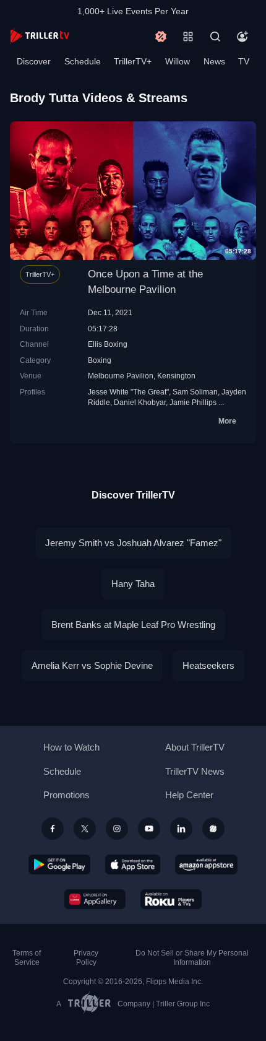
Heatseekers (208, 665)
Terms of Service (26, 958)
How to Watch (71, 747)
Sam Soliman (195, 392)
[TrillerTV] (39, 36)
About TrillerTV (195, 747)
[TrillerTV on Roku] (171, 899)
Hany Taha (133, 583)
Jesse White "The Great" (128, 392)
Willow (177, 61)
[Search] (215, 36)
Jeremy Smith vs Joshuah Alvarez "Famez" (133, 543)
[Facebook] (52, 828)
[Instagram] (117, 828)
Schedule (82, 61)
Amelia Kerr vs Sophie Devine (92, 665)
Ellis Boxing (107, 344)
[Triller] (213, 828)
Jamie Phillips (193, 402)
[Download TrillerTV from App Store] (132, 864)
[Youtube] (149, 828)
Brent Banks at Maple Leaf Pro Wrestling (133, 624)
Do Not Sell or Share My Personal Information (192, 958)
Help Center (189, 795)
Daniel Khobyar (140, 402)
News (214, 61)
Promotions (66, 795)
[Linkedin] (181, 828)
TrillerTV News (195, 771)
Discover (34, 61)
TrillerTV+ (133, 61)
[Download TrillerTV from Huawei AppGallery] (95, 899)
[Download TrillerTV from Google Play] (59, 864)
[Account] (242, 36)
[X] (85, 828)
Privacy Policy (86, 958)
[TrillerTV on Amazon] (206, 864)
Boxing (99, 360)
